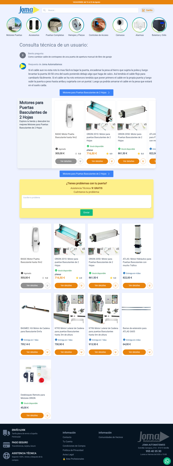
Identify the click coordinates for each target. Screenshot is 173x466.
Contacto (67, 437)
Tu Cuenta (67, 441)
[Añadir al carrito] (80, 161)
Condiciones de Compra (74, 446)
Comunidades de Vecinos (111, 437)
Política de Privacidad (73, 450)
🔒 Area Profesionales (73, 459)
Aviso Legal (68, 454)
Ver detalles (65, 161)
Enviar (86, 212)
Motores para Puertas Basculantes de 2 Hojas (84, 92)
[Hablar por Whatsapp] (167, 461)
